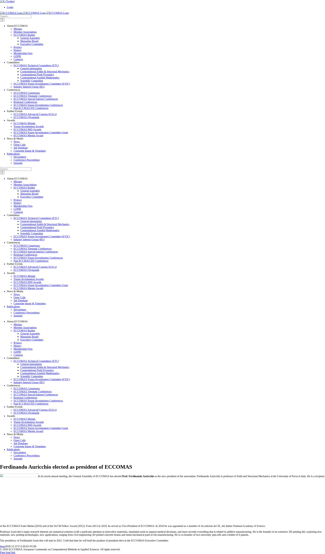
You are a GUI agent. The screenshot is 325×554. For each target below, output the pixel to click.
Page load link (7, 552)
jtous (2, 546)
